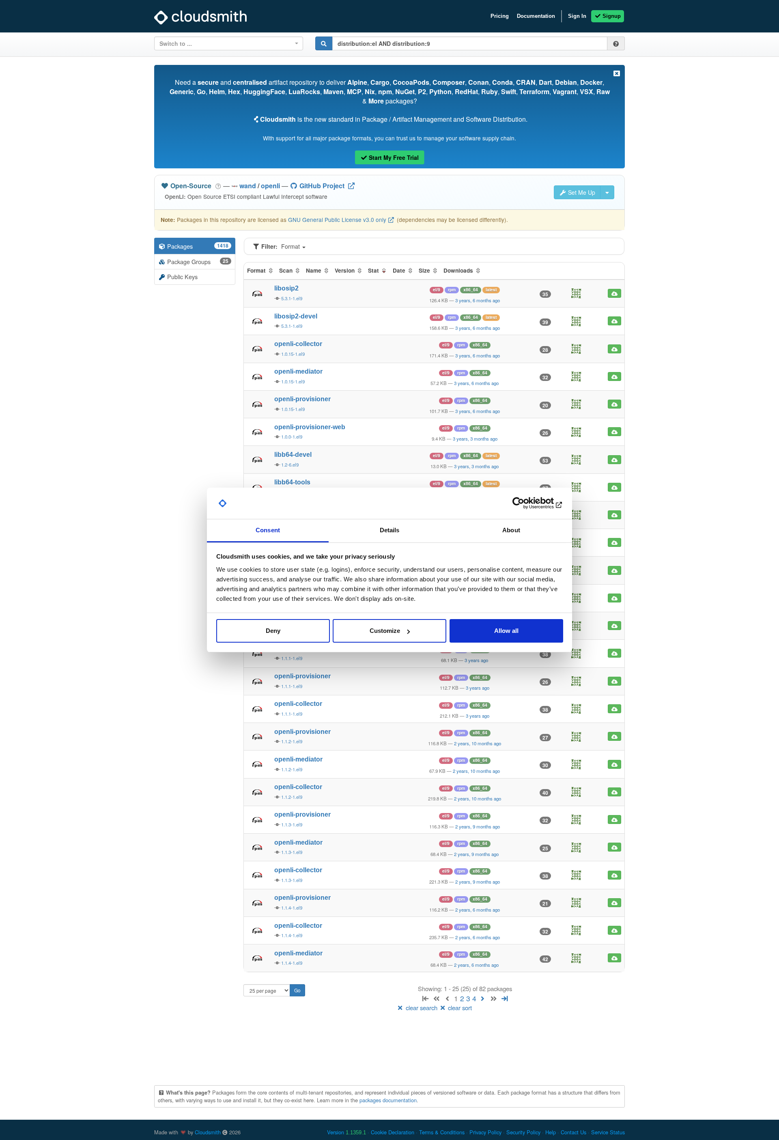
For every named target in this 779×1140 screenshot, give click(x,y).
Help (550, 1132)
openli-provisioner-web (309, 427)
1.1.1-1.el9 (291, 658)
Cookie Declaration (392, 1132)
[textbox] (226, 43)
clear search (421, 1007)
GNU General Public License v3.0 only (337, 219)
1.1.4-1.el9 (291, 907)
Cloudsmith (208, 1132)
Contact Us (573, 1132)
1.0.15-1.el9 (293, 354)
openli (270, 185)
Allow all (506, 630)
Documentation (536, 16)
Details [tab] (390, 530)
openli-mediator (298, 371)
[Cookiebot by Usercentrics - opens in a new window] (527, 503)
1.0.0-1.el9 (291, 436)
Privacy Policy (485, 1132)
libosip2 (286, 288)
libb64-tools (292, 482)
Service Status (608, 1132)
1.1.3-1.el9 (291, 824)
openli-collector (298, 343)
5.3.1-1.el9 (291, 298)
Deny (273, 630)
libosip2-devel (295, 316)
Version (346, 1132)
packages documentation (388, 1100)
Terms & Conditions (442, 1132)
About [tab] (511, 530)
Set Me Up (580, 192)
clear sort (459, 1007)
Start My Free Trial (393, 157)
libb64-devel (293, 454)
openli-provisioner (302, 399)
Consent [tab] (268, 530)
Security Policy (523, 1132)
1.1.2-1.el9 (291, 741)
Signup (611, 16)
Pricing (500, 16)
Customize (385, 630)
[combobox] (228, 43)
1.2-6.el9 (290, 464)
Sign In (577, 16)
